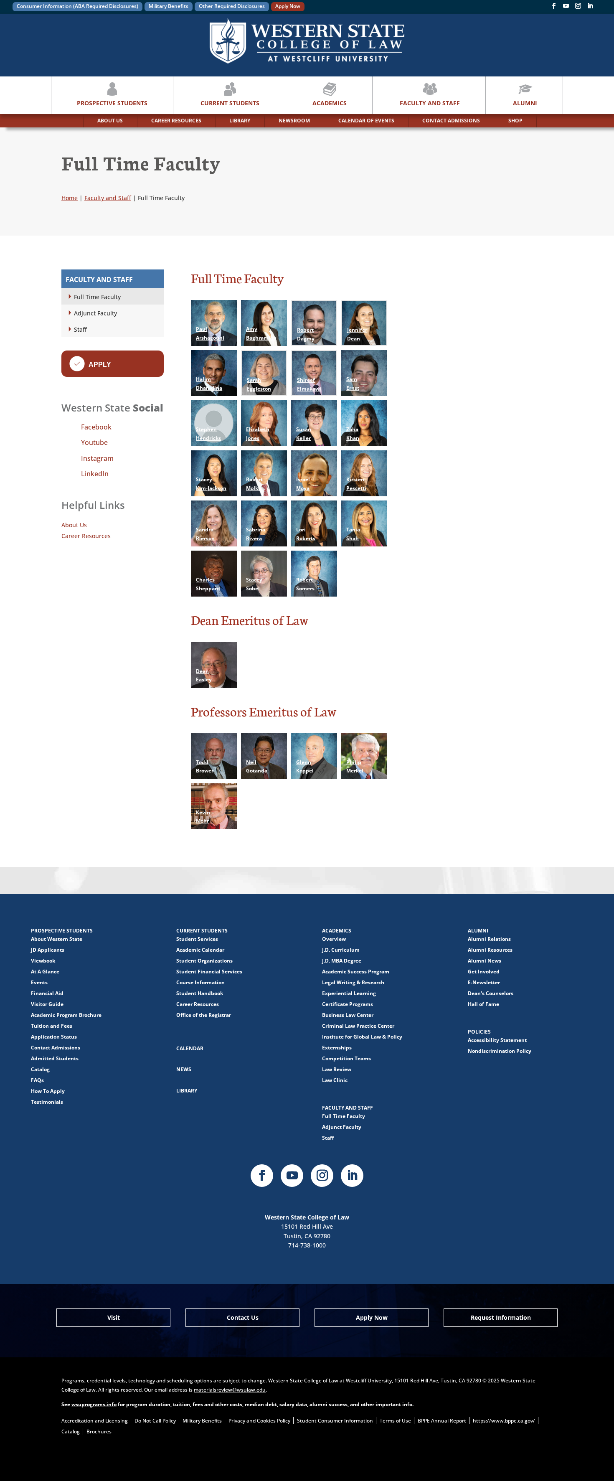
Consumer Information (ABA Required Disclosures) (77, 6)
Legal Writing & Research (353, 982)
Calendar (189, 1048)
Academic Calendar (200, 949)
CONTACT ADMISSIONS (451, 120)
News (183, 1069)
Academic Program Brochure (66, 1015)
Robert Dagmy (306, 334)
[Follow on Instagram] (578, 7)
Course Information (200, 982)
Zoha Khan (352, 433)
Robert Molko (254, 483)
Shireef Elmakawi (309, 384)
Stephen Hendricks (208, 433)
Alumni (525, 103)
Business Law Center (347, 1015)
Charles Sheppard (208, 584)
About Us (74, 525)
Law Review (336, 1069)
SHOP (515, 120)
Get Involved (484, 971)
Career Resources (86, 536)
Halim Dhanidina (209, 383)
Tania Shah (353, 533)
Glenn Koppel (305, 766)
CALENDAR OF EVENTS (366, 120)
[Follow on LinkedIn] (352, 1175)
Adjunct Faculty (95, 313)
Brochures (99, 1431)
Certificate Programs (347, 1004)
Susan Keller (303, 433)
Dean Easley (204, 675)
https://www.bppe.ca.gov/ (504, 1420)
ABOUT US (110, 120)
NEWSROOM (294, 120)
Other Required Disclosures (232, 6)
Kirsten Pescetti (356, 483)
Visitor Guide (47, 1004)
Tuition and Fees (51, 1025)
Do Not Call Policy (155, 1420)
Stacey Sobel (254, 584)
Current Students (229, 103)
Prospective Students (112, 103)
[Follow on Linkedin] (590, 7)
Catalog (40, 1069)
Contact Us (243, 1317)
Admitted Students (55, 1058)
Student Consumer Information (335, 1420)
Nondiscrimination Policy (499, 1050)
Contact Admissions (55, 1047)
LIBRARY (239, 120)
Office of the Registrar (203, 1015)
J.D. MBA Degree (341, 960)
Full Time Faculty (97, 297)
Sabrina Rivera (255, 533)
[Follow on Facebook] (554, 7)
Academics (329, 103)
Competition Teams (346, 1058)
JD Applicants (47, 949)
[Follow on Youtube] (292, 1175)
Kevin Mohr (203, 816)
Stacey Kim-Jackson (211, 483)
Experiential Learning (349, 993)
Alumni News (484, 960)
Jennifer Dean (357, 334)
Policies (479, 1031)
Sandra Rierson (205, 533)
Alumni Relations (489, 938)
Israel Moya (303, 483)
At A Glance (45, 971)
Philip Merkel (354, 766)
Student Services (197, 938)
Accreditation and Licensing (94, 1420)
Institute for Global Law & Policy (362, 1036)
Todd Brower (204, 766)
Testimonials (47, 1101)
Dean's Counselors (490, 993)
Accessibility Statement (497, 1040)
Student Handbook (199, 993)
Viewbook (43, 960)
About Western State (56, 938)
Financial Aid (47, 993)
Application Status (54, 1036)
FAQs (37, 1080)
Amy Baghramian (261, 333)
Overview (334, 938)
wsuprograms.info (94, 1404)
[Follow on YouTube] (566, 7)
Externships (337, 1047)
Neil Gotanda (256, 766)
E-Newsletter (484, 982)
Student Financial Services (209, 971)
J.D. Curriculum (341, 949)
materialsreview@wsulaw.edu (230, 1389)
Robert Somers (305, 584)
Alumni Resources (490, 949)
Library (186, 1090)
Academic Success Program (355, 971)
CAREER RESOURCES (176, 120)
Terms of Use (395, 1420)
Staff (80, 329)
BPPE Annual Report (442, 1420)
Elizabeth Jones (257, 433)
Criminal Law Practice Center (358, 1025)
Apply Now (287, 6)
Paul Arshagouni (210, 333)
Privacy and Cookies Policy (259, 1420)
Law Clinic (335, 1080)
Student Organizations (204, 960)
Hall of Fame (483, 1004)
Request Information (501, 1317)
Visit (113, 1317)
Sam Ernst (352, 383)
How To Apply (48, 1091)
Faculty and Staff (430, 103)
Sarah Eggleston (259, 384)
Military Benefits (168, 6)
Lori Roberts (305, 533)
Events (39, 982)
